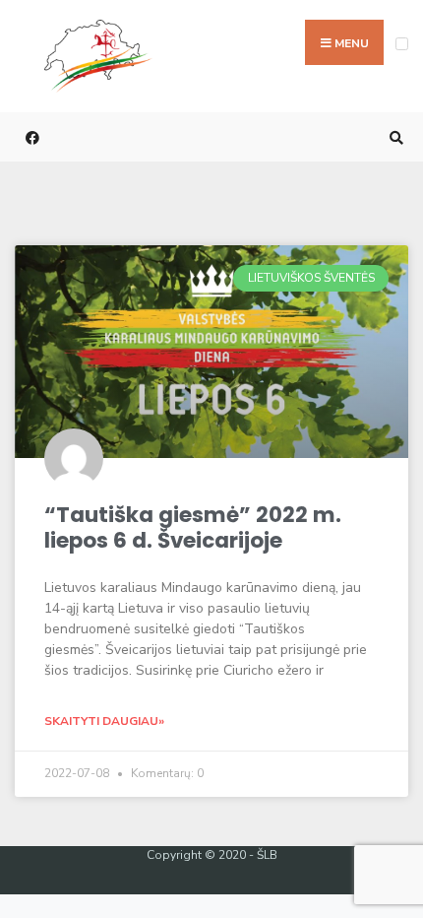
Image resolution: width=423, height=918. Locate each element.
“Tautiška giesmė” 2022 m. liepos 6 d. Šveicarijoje (192, 527)
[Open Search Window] (393, 137)
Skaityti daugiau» (104, 721)
